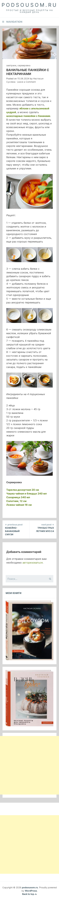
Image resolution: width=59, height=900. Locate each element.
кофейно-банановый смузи (13, 529)
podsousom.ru (30, 5)
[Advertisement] (29, 765)
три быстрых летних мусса (45, 527)
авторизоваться (32, 562)
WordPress (31, 890)
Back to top (28, 894)
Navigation (14, 21)
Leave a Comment (26, 81)
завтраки (11, 65)
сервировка (23, 65)
